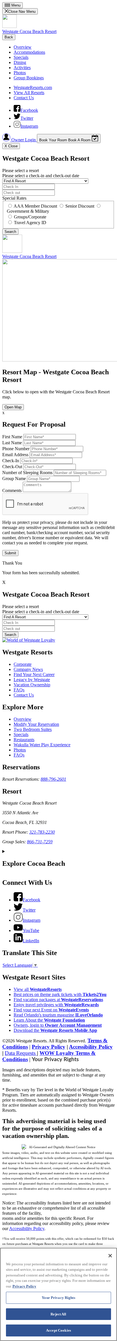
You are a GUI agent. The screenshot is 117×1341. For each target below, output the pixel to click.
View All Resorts (29, 92)
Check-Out (12, 466)
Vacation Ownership (32, 684)
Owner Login (23, 139)
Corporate (23, 664)
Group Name (14, 478)
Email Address (15, 454)
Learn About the (49, 1020)
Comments (12, 490)
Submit (10, 553)
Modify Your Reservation (36, 724)
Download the (55, 1030)
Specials (21, 57)
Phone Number (16, 448)
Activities (22, 67)
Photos (20, 72)
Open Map (13, 407)
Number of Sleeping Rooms (27, 472)
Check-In (10, 460)
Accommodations (29, 52)
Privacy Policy (48, 1047)
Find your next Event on (51, 1009)
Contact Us (24, 97)
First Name (12, 436)
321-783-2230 (42, 832)
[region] (58, 1294)
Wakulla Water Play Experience (42, 744)
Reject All (58, 1314)
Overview (23, 47)
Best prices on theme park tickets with (60, 994)
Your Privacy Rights (55, 1059)
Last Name (12, 442)
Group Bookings (29, 77)
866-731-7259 (40, 841)
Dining (20, 62)
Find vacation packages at (58, 999)
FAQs (19, 689)
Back (9, 37)
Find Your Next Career (34, 674)
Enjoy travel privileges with (56, 1004)
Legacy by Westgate (32, 679)
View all (38, 989)
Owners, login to (58, 1025)
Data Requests (21, 1053)
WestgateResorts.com (33, 87)
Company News (28, 669)
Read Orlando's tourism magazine (58, 1015)
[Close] (110, 1255)
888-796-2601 (53, 779)
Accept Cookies (58, 1330)
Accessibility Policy (91, 1047)
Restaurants (24, 739)
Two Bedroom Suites (33, 729)
